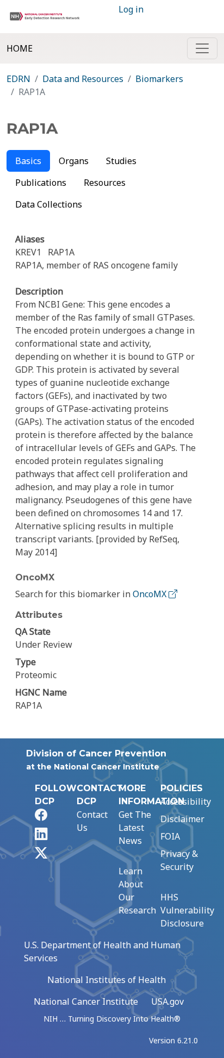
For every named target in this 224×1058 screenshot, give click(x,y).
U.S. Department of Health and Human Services (102, 951)
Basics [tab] (28, 161)
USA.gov (167, 1001)
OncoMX (151, 594)
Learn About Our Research (137, 890)
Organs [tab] (74, 161)
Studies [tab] (121, 161)
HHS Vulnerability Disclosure (187, 910)
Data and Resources (82, 79)
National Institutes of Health (106, 980)
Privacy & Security (179, 860)
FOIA (170, 836)
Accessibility (185, 801)
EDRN (18, 79)
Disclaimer (182, 819)
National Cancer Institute (86, 1001)
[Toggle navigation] (202, 48)
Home (20, 48)
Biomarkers (159, 79)
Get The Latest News (135, 828)
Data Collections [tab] (48, 204)
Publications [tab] (40, 183)
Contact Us (92, 821)
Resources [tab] (105, 183)
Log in (131, 9)
